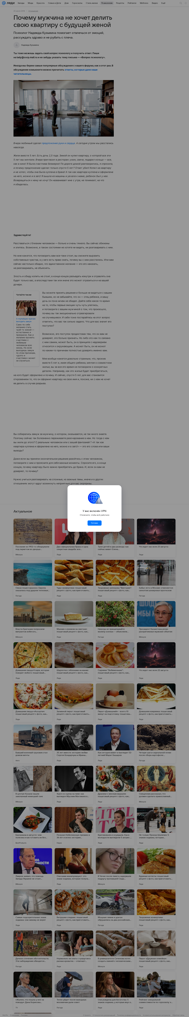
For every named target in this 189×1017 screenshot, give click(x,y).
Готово (94, 523)
